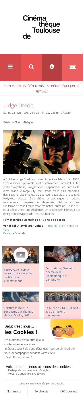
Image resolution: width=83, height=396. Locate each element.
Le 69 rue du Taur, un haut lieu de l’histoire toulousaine (62, 311)
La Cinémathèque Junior (62, 86)
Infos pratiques (56, 226)
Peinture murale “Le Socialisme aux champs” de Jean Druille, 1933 (19, 311)
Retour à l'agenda (14, 233)
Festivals (41, 91)
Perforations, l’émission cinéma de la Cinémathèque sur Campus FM (60, 273)
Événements (36, 86)
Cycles (21, 86)
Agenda (9, 86)
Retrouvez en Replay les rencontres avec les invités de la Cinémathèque (18, 275)
